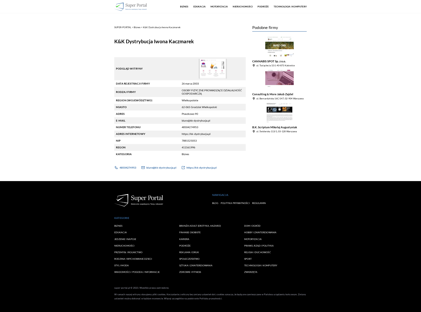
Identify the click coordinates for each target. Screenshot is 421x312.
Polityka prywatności (235, 203)
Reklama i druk (189, 252)
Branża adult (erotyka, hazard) (200, 225)
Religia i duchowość (257, 252)
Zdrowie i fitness (190, 272)
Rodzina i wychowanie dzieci (133, 258)
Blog (215, 203)
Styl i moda (121, 265)
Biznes (184, 6)
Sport (248, 258)
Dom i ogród (252, 225)
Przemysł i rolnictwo (128, 252)
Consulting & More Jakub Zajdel (272, 94)
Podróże (263, 6)
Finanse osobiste (190, 232)
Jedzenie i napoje (125, 239)
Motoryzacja (219, 6)
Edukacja (199, 6)
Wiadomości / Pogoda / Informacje (137, 272)
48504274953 (190, 127)
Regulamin (259, 203)
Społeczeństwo (189, 258)
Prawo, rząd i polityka (259, 245)
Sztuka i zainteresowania (195, 265)
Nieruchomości (243, 6)
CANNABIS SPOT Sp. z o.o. (269, 61)
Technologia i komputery (290, 6)
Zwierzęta (250, 272)
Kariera (184, 239)
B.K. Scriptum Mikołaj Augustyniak (274, 127)
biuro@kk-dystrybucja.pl (196, 120)
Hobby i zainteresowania (260, 232)
